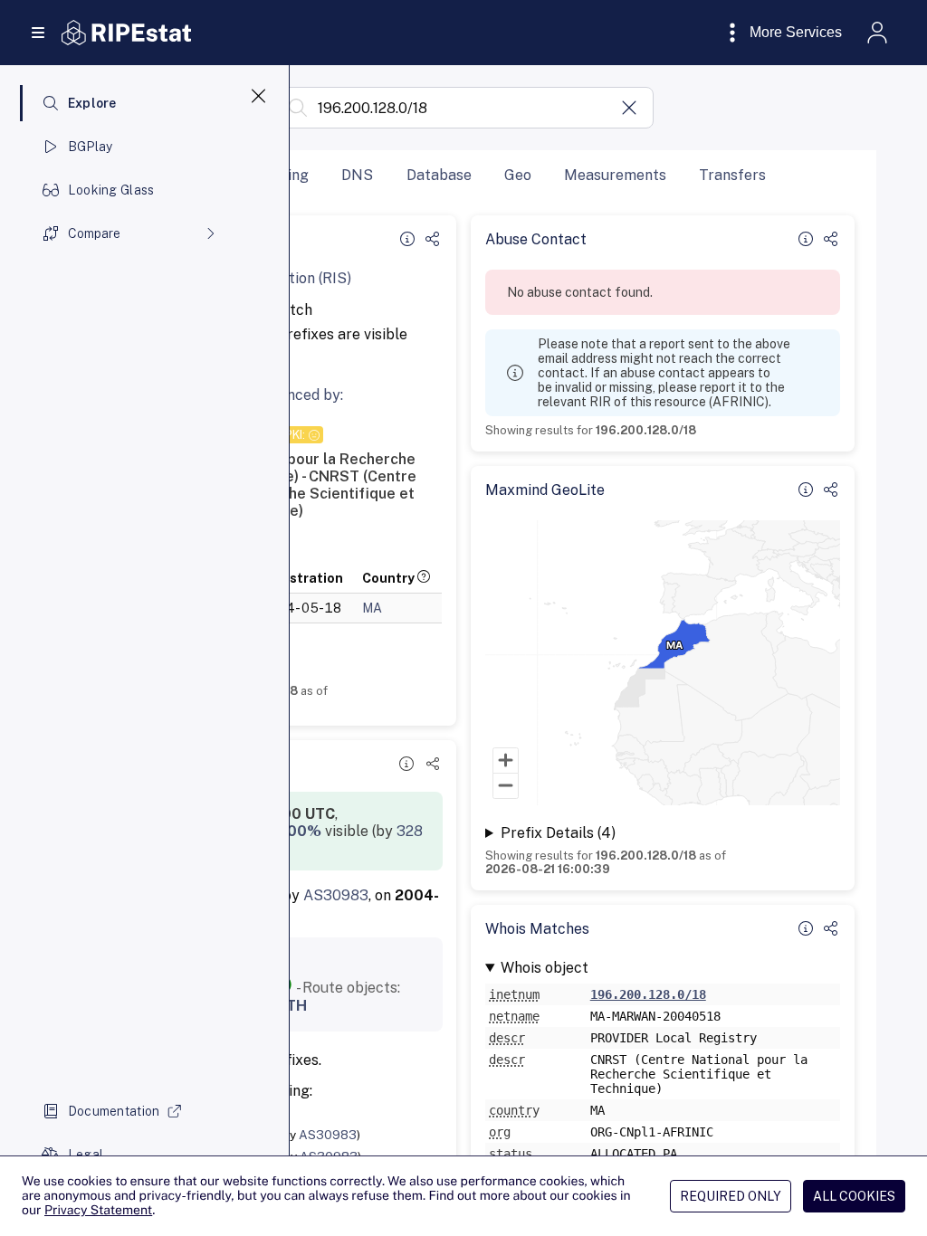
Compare (94, 233)
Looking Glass (111, 190)
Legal (85, 1154)
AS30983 (335, 895)
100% (301, 831)
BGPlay (90, 146)
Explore (92, 103)
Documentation (114, 1111)
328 (410, 831)
